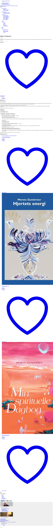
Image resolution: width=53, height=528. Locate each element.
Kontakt (4, 32)
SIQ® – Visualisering (6, 18)
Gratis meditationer (4, 498)
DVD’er (4, 24)
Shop (2, 21)
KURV (5, 6)
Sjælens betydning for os (5, 510)
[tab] (27, 97)
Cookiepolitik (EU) (4, 523)
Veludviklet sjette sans (3, 519)
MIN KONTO (2, 6)
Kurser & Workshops (6, 9)
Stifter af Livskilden (5, 31)
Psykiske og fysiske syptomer (3, 520)
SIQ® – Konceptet (5, 15)
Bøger (4, 22)
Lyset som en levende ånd (5, 511)
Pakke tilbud (4, 25)
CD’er (2, 496)
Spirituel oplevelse (4, 509)
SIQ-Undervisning (4, 8)
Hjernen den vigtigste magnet (5, 508)
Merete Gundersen (5, 29)
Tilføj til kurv (2, 42)
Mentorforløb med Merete (6, 12)
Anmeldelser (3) (4, 98)
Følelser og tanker (2, 521)
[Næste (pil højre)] (1, 527)
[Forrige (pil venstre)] (0, 527)
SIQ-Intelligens (4, 14)
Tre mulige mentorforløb (6, 13)
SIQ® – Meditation (5, 17)
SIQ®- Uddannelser (5, 10)
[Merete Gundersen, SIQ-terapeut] (9, 5)
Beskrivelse (3, 97)
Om (2, 28)
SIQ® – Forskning (5, 19)
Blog (2, 27)
